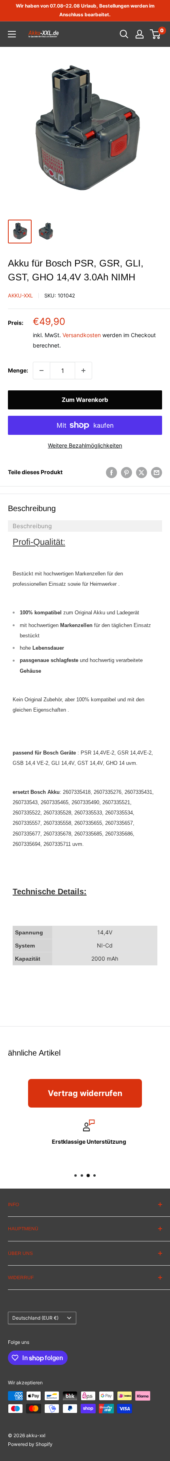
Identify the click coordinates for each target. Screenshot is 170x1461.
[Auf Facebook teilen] (111, 472)
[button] (85, 526)
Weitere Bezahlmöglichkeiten (85, 445)
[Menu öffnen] (12, 34)
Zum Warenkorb (85, 399)
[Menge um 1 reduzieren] (41, 370)
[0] (156, 34)
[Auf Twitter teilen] (141, 472)
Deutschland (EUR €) (35, 1318)
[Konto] (140, 34)
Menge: (18, 370)
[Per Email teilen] (156, 472)
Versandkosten (81, 335)
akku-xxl (20, 295)
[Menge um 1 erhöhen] (83, 370)
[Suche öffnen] (124, 34)
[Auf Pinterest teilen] (126, 472)
